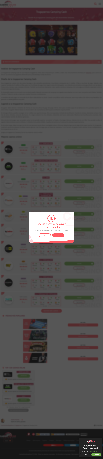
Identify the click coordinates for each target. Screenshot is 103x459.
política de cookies (94, 451)
